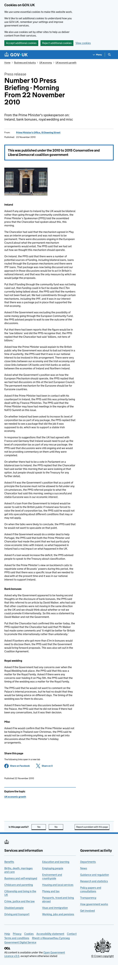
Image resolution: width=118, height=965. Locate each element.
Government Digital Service (20, 942)
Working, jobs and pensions (58, 914)
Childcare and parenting (18, 884)
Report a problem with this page (92, 827)
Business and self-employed (20, 878)
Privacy (17, 933)
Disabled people (14, 907)
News (83, 868)
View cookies (83, 43)
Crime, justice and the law (19, 901)
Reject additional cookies (57, 43)
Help (7, 933)
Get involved (87, 910)
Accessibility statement (50, 933)
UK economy (45, 62)
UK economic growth (66, 62)
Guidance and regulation (94, 874)
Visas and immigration (55, 907)
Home (7, 62)
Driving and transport (16, 914)
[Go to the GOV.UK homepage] (16, 54)
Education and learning (55, 861)
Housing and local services (57, 884)
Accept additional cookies (21, 43)
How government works (94, 904)
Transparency (88, 897)
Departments (88, 861)
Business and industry (25, 62)
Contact (72, 933)
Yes (41, 827)
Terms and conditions (16, 938)
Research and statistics (94, 881)
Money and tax (50, 891)
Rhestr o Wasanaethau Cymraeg (51, 938)
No (59, 827)
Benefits (9, 861)
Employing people (52, 868)
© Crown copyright (102, 956)
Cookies (29, 933)
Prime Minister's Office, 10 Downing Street (38, 132)
